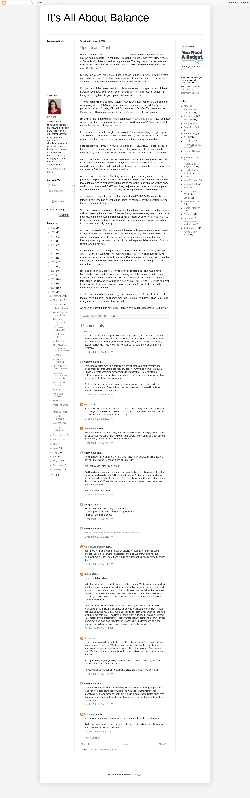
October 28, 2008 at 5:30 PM (99, 674)
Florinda (91, 125)
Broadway (189, 119)
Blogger (138, 774)
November (58, 300)
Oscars (187, 198)
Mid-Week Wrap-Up (58, 360)
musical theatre (191, 184)
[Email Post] (112, 316)
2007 (53, 475)
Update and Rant (95, 47)
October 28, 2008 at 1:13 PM (99, 352)
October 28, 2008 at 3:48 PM (99, 537)
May (55, 452)
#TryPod (188, 106)
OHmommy (90, 714)
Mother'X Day (59, 423)
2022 (53, 236)
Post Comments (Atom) (105, 749)
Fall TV (187, 137)
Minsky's (188, 176)
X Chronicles (190, 228)
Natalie (90, 68)
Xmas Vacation (60, 412)
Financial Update (192, 151)
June (56, 448)
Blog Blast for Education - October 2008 (61, 348)
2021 (53, 241)
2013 (53, 271)
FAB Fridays (189, 133)
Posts (54, 185)
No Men (57, 389)
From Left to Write (192, 157)
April (53, 117)
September (59, 435)
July (55, 444)
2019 (53, 245)
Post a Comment (93, 738)
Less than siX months (59, 428)
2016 (53, 258)
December (58, 296)
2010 (53, 283)
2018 (53, 249)
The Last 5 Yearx (58, 395)
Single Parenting (192, 208)
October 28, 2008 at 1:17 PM (99, 419)
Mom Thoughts (191, 180)
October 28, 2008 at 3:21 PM (99, 494)
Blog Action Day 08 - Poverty (60, 367)
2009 (53, 288)
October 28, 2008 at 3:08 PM (99, 443)
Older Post (163, 744)
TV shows (188, 218)
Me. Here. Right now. (94, 547)
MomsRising (86, 112)
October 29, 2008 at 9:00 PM (99, 731)
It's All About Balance (98, 18)
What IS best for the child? (60, 313)
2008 (53, 292)
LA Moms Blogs (143, 118)
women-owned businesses (191, 223)
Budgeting (189, 123)
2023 (53, 232)
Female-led (189, 141)
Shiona (87, 574)
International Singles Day (190, 165)
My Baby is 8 (59, 341)
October (57, 304)
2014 (53, 266)
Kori (82, 88)
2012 (53, 275)
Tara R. (87, 404)
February (58, 465)
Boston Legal (190, 116)
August (57, 439)
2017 (53, 253)
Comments (57, 191)
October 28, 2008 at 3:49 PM (99, 564)
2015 (53, 262)
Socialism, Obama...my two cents (60, 376)
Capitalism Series (192, 127)
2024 (53, 228)
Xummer (57, 400)
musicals (188, 187)
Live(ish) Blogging (58, 417)
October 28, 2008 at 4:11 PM (99, 628)
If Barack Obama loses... (61, 383)
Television (189, 214)
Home (126, 744)
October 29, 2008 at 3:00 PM (99, 704)
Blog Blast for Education (190, 111)
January (57, 469)
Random (57, 355)
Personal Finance (192, 201)
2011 (53, 279)
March (56, 461)
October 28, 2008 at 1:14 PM (99, 394)
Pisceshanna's (137, 132)
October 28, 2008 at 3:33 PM (99, 519)
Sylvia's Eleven (60, 308)
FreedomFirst (91, 428)
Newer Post (87, 744)
